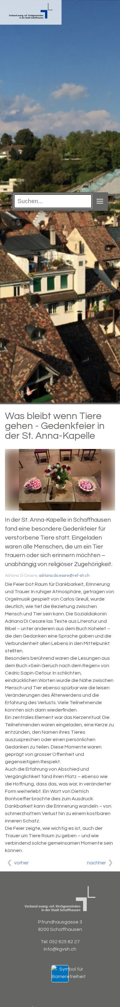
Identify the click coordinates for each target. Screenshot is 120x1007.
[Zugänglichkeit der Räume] (69, 976)
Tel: (45, 941)
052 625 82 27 (64, 941)
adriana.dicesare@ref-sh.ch (64, 576)
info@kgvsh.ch (60, 949)
